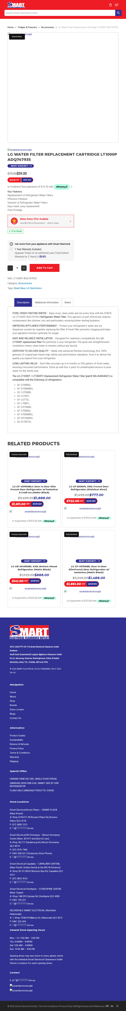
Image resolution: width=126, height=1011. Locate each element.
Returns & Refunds (19, 744)
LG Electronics (34, 288)
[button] (116, 4)
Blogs (13, 713)
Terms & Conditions (20, 752)
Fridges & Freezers (27, 27)
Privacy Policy (17, 748)
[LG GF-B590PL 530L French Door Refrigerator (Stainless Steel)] (89, 463)
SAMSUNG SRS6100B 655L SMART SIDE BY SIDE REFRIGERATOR (34, 785)
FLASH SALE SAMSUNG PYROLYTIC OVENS (32, 790)
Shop (12, 701)
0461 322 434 (19, 921)
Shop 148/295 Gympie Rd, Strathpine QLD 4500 (36, 896)
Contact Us (15, 718)
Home (11, 27)
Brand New (19, 288)
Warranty (14, 757)
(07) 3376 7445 (19, 849)
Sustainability (16, 740)
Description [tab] (23, 302)
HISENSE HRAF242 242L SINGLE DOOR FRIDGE (33, 778)
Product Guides (17, 735)
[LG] (20, 150)
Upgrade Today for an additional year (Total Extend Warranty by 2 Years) (42, 253)
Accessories (47, 27)
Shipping (14, 761)
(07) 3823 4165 (19, 878)
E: (22, 980)
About (13, 696)
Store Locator (17, 709)
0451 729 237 (19, 900)
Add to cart (45, 267)
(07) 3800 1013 (19, 824)
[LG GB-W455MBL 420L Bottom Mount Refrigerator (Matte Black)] (34, 543)
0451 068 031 (19, 853)
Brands (13, 705)
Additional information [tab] (47, 302)
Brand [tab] (68, 302)
